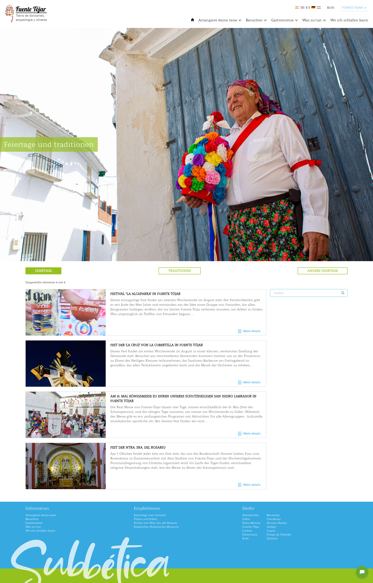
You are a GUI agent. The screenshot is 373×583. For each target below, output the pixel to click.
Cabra (246, 519)
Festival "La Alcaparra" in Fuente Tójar (145, 294)
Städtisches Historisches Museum (156, 526)
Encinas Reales (277, 523)
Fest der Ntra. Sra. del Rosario (138, 447)
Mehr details (251, 331)
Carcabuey (274, 519)
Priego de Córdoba (279, 534)
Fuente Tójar (250, 526)
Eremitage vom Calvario (150, 515)
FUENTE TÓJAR (352, 7)
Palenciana (249, 534)
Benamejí (273, 515)
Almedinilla (250, 515)
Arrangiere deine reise (217, 20)
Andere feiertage (322, 271)
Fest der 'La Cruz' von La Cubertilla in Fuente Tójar (156, 345)
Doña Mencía (251, 523)
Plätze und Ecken (145, 519)
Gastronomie (282, 20)
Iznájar (271, 526)
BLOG (330, 7)
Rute (245, 538)
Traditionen (179, 271)
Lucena (247, 530)
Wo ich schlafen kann (349, 20)
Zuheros (272, 538)
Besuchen (254, 20)
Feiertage (43, 271)
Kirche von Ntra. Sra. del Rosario (155, 523)
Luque (271, 530)
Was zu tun (312, 20)
